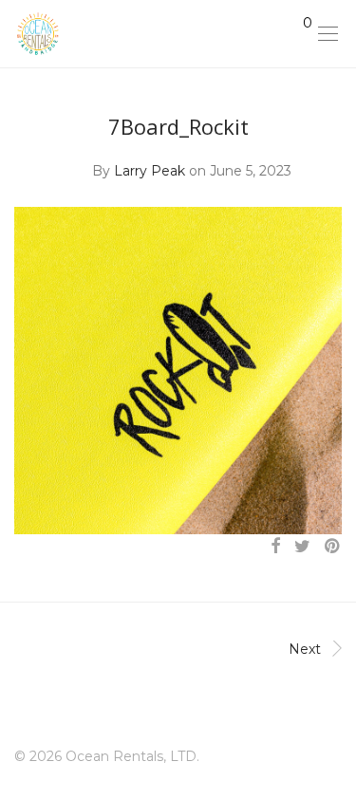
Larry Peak (149, 170)
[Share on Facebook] (275, 546)
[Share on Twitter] (302, 546)
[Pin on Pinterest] (333, 546)
